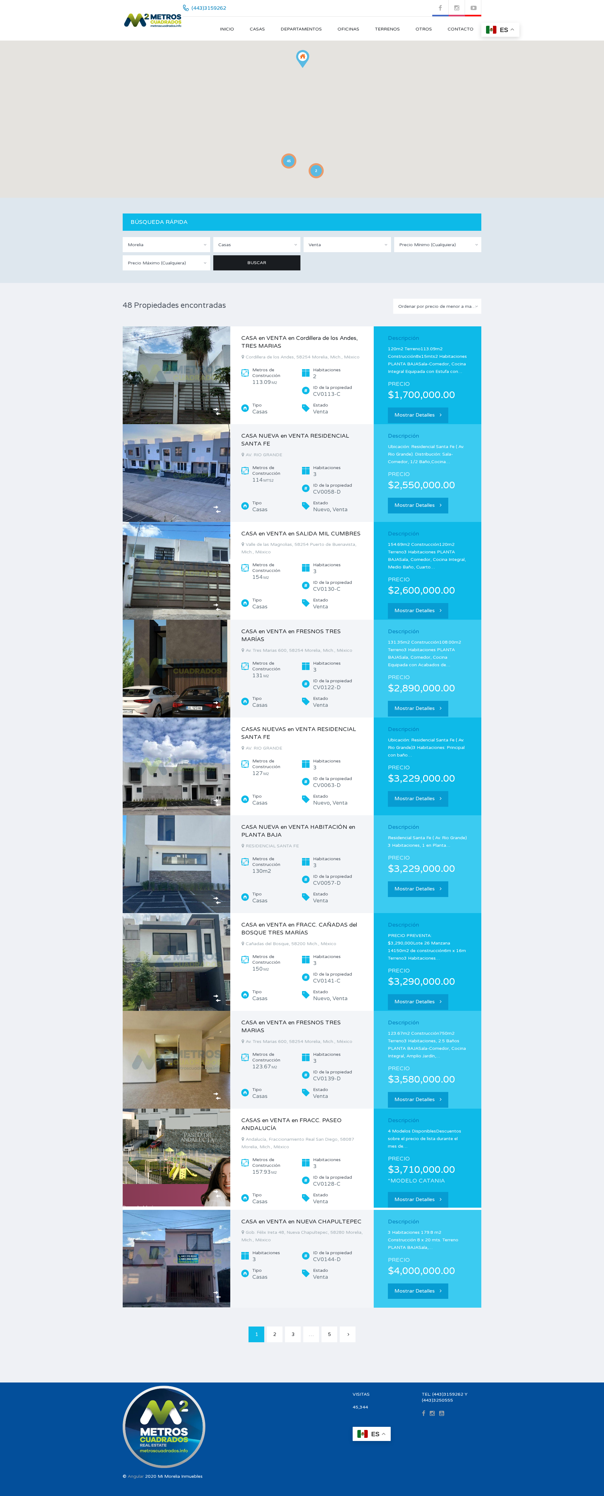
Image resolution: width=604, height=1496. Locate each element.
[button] (302, 59)
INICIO (227, 29)
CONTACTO (460, 29)
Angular (136, 1476)
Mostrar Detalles (414, 415)
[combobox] (166, 244)
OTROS (424, 29)
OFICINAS (348, 29)
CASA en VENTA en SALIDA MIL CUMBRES (301, 533)
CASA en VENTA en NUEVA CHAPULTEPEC (301, 1221)
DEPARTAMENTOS (301, 29)
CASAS (257, 29)
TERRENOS (387, 29)
